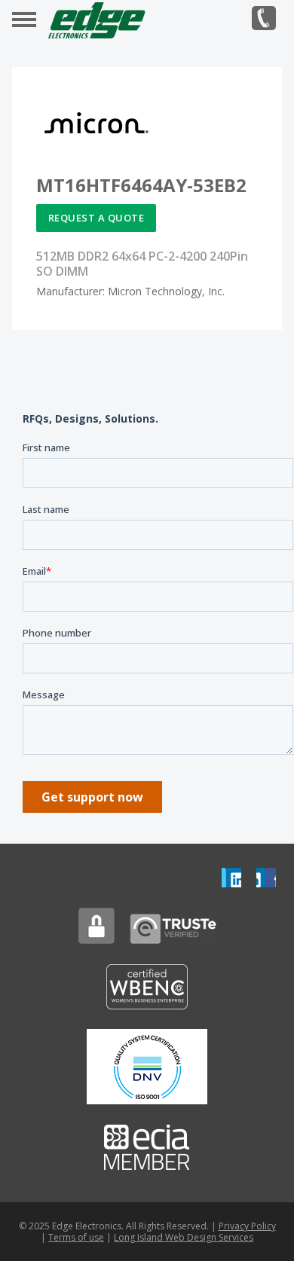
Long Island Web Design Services (183, 1237)
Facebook (266, 877)
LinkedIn (231, 877)
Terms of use (76, 1237)
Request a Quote (96, 217)
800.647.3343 (264, 18)
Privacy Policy (247, 1226)
